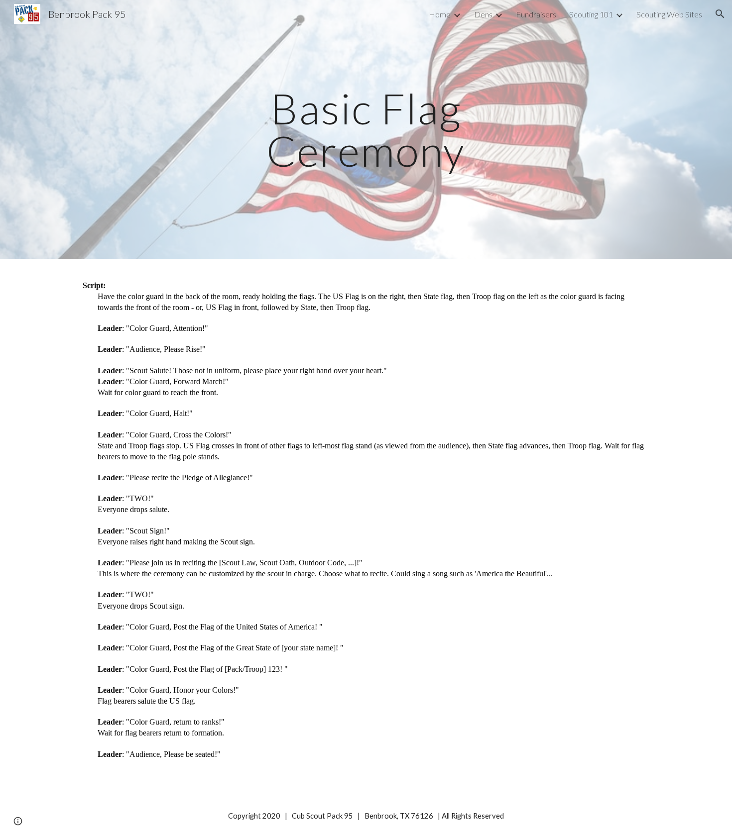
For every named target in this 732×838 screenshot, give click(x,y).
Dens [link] (483, 14)
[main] (366, 129)
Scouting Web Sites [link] (669, 14)
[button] (720, 14)
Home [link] (440, 14)
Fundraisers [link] (536, 14)
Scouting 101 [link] (591, 14)
